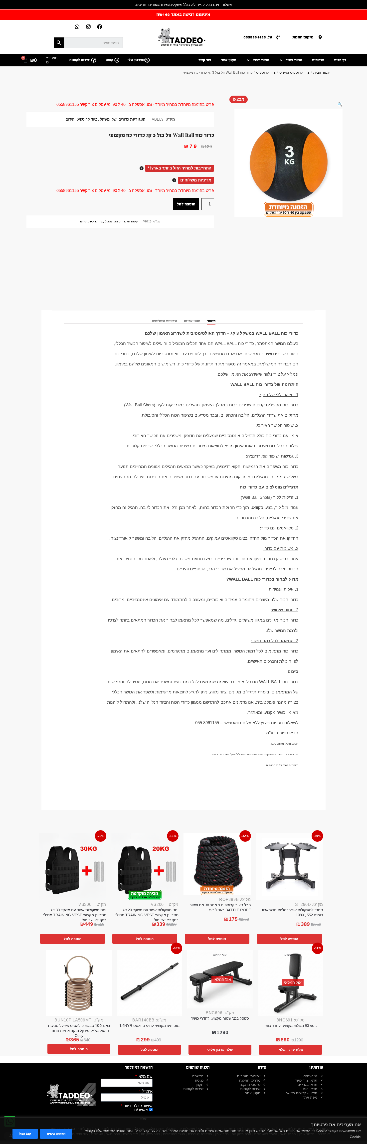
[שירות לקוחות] (93, 60)
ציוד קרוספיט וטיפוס (294, 72)
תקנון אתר (228, 60)
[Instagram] (88, 27)
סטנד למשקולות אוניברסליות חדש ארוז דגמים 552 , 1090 (292, 912)
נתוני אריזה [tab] (192, 321)
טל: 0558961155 (257, 37)
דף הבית (340, 60)
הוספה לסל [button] (289, 939)
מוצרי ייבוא (261, 60)
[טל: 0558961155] (278, 37)
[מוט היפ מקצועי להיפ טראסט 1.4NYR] (150, 983)
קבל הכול (25, 1134)
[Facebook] (100, 27)
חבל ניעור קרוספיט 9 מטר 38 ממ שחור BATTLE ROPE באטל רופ (220, 907)
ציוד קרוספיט (266, 72)
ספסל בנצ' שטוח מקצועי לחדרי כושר (220, 1018)
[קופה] (116, 60)
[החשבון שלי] (147, 60)
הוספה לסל (186, 204)
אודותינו (318, 60)
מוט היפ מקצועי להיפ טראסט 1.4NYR (149, 1025)
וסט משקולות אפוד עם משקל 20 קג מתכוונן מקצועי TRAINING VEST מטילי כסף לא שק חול (147, 915)
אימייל (147, 1091)
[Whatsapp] (77, 27)
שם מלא (145, 1077)
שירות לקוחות (79, 60)
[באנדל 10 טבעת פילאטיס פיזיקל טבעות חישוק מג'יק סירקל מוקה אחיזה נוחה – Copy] (79, 983)
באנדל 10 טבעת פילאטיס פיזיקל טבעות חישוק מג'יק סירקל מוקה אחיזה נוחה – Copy (79, 1030)
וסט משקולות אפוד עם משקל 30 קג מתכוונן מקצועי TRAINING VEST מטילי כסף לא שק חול (74, 915)
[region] (183, 1130)
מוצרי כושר (294, 60)
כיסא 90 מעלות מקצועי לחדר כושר (290, 1025)
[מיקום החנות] (320, 37)
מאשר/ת (141, 1110)
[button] (340, 104)
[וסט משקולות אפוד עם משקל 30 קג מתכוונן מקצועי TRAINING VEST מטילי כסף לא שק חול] (72, 866)
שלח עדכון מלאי (290, 1050)
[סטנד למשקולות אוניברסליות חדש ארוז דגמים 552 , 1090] (289, 866)
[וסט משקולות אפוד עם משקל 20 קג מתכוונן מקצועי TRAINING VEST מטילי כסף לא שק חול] (145, 866)
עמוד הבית (321, 72)
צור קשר (204, 60)
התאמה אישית (56, 1134)
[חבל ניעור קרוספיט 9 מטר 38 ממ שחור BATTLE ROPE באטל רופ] (217, 864)
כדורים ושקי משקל (114, 119)
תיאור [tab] (211, 321)
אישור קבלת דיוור (138, 1106)
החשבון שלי (136, 60)
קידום (70, 119)
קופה (109, 60)
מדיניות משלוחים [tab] (164, 321)
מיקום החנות (303, 37)
